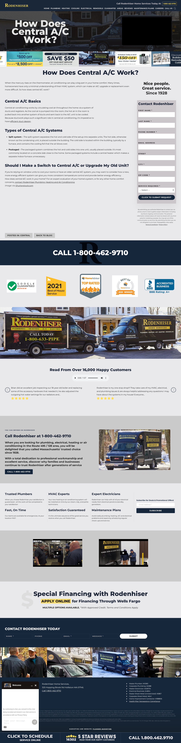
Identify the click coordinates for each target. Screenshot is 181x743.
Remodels (98, 8)
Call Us (168, 8)
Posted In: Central (18, 235)
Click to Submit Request (156, 197)
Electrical (86, 8)
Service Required (149, 186)
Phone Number (147, 132)
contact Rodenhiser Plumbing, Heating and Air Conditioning (45, 182)
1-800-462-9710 (169, 4)
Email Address (146, 143)
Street (142, 154)
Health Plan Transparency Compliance (144, 701)
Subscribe (155, 510)
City (141, 164)
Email (68, 636)
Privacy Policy (163, 224)
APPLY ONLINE (55, 601)
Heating (66, 8)
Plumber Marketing (102, 729)
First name (145, 111)
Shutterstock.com (24, 185)
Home (46, 8)
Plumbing (55, 8)
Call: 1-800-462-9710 (18, 472)
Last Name (145, 121)
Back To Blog (44, 235)
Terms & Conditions (152, 224)
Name (10, 636)
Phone (38, 636)
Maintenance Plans (144, 8)
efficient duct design (20, 121)
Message (98, 636)
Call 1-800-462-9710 (51, 691)
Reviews (128, 8)
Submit (133, 636)
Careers (159, 8)
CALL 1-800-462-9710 (90, 252)
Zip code (144, 175)
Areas (120, 8)
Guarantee (110, 8)
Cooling (75, 8)
